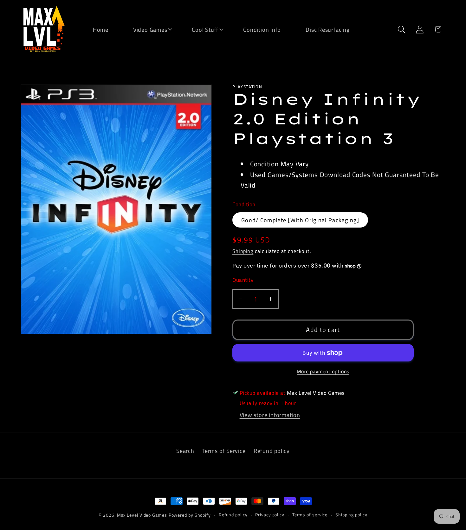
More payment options (323, 371)
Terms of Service (223, 450)
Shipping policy (351, 514)
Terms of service (310, 514)
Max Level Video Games (142, 515)
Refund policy (272, 450)
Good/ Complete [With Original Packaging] (300, 219)
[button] (146, 29)
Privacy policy (269, 514)
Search (185, 450)
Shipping (242, 251)
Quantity (242, 280)
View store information (270, 414)
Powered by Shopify (190, 515)
